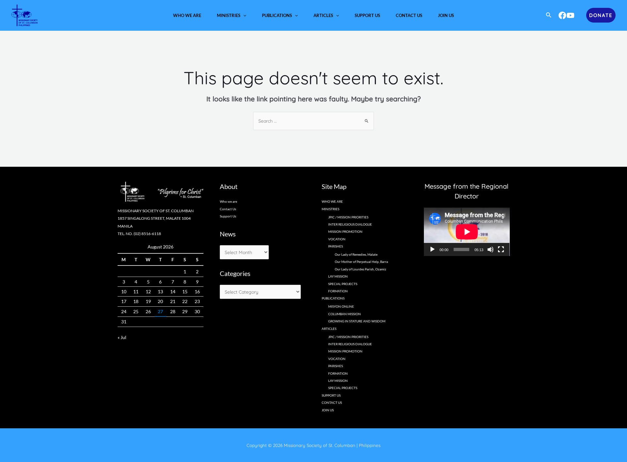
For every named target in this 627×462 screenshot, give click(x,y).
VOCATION (337, 239)
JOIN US (328, 410)
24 (123, 311)
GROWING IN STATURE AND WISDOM (356, 321)
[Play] (432, 249)
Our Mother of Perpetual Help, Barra (361, 262)
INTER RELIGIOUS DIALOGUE (350, 224)
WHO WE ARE (332, 201)
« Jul (122, 337)
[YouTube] (570, 15)
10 (123, 291)
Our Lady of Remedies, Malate (356, 254)
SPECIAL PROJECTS (342, 284)
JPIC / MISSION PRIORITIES (348, 217)
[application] (243, 15)
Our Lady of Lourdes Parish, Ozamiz (360, 269)
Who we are (228, 201)
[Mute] (490, 249)
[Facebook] (562, 15)
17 (123, 301)
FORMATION (338, 291)
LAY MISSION (338, 276)
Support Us (228, 216)
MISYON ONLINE (341, 306)
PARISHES (335, 366)
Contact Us (228, 209)
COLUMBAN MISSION (344, 314)
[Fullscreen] (501, 249)
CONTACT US (332, 402)
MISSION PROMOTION (345, 231)
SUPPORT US (331, 395)
